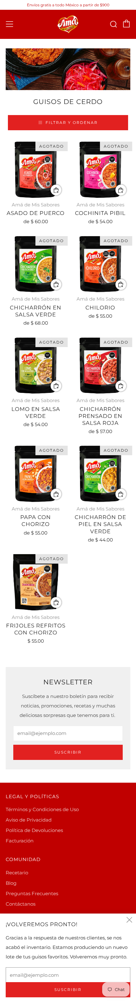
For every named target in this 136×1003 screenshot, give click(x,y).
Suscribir (68, 752)
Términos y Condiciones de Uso (42, 809)
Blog (11, 883)
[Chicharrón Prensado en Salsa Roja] (101, 366)
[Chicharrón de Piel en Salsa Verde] (101, 474)
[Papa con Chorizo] (36, 474)
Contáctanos (20, 904)
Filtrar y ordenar (72, 122)
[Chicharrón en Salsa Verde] (36, 264)
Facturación (20, 841)
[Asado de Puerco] (36, 170)
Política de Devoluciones (34, 830)
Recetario (17, 873)
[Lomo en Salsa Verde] (36, 366)
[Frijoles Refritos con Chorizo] (36, 582)
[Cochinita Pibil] (101, 170)
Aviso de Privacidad (29, 820)
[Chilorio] (101, 264)
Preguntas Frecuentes (32, 893)
